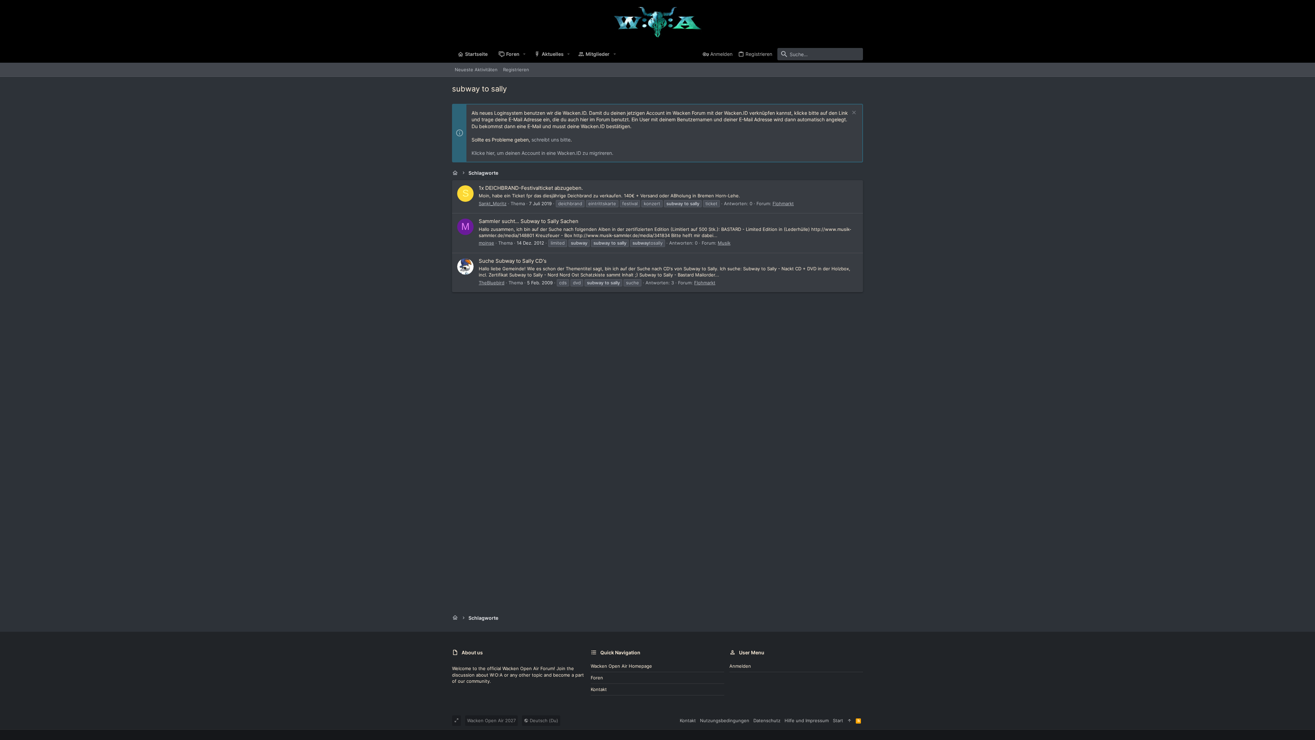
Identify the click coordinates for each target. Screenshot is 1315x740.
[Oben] (849, 720)
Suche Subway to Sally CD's (513, 261)
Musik (724, 243)
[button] (524, 54)
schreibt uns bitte (551, 140)
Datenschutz (766, 720)
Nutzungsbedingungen (724, 720)
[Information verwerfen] (853, 113)
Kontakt (599, 689)
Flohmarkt (783, 203)
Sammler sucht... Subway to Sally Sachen (528, 221)
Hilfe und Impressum (807, 720)
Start (838, 720)
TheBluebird (491, 282)
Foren (597, 677)
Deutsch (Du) (543, 720)
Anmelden (740, 666)
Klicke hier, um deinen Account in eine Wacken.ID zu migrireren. (542, 153)
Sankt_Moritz (492, 203)
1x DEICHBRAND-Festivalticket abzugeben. (531, 188)
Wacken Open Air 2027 (491, 720)
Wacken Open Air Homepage (621, 666)
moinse (486, 243)
